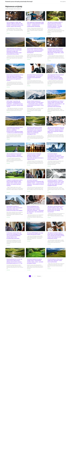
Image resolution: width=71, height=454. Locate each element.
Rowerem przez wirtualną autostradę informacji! (18, 1)
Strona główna (63, 1)
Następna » (39, 276)
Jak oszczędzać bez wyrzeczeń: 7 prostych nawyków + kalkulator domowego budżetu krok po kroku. (15, 155)
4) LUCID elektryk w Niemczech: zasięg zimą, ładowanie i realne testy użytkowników (55, 260)
